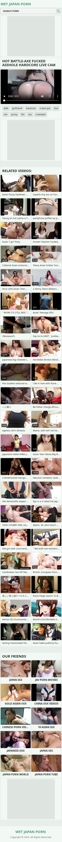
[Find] (58, 11)
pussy (14, 114)
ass (30, 114)
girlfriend (17, 108)
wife (6, 108)
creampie (41, 114)
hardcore (31, 108)
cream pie (45, 108)
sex (5, 114)
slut (56, 108)
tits (22, 114)
